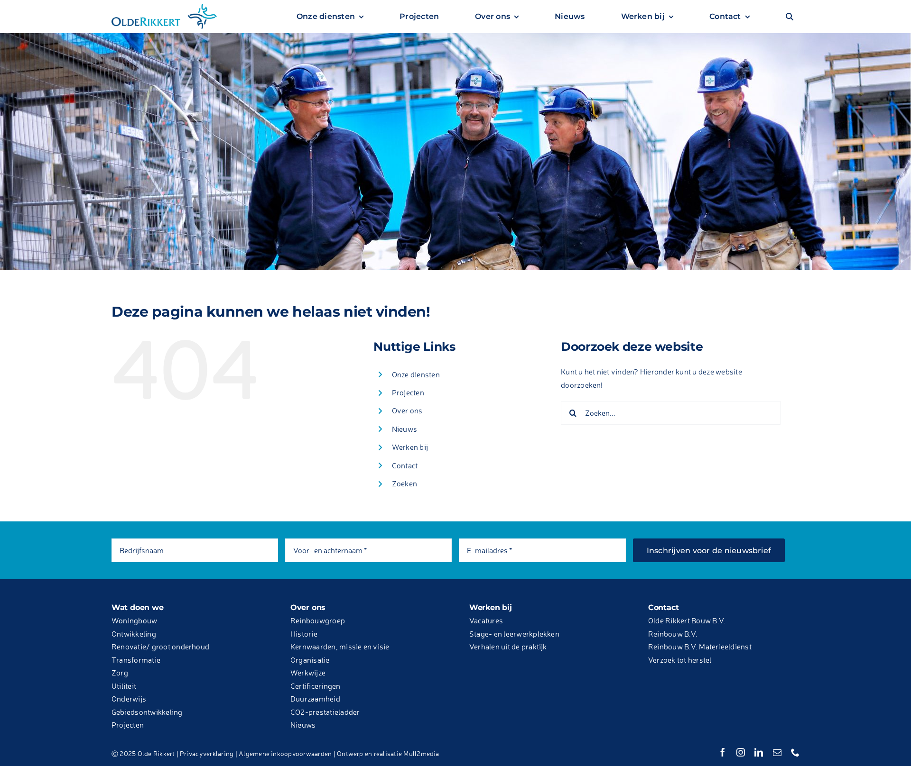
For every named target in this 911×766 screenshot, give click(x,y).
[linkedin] (758, 752)
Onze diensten (416, 374)
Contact (405, 465)
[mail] (777, 752)
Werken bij (410, 447)
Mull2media (421, 753)
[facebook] (722, 752)
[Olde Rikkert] (164, 6)
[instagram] (740, 752)
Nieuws (404, 429)
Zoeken (404, 483)
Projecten (408, 392)
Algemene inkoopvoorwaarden (285, 753)
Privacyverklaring (206, 753)
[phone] (795, 752)
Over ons (407, 410)
